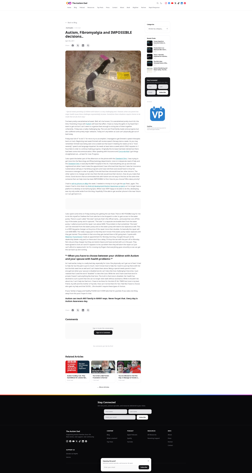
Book (128, 7)
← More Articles (103, 387)
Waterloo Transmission (74, 237)
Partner (143, 7)
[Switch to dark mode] (161, 3)
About (122, 7)
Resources (91, 7)
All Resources (152, 435)
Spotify (129, 438)
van (124, 184)
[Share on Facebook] (73, 45)
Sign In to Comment (103, 332)
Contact (114, 7)
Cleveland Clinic (121, 158)
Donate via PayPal (72, 454)
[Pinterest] (185, 3)
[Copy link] (88, 45)
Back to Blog (72, 22)
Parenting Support (154, 438)
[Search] (158, 3)
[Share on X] (78, 45)
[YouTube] (172, 3)
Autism (88, 124)
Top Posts (100, 7)
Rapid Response (154, 7)
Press (108, 7)
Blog (75, 7)
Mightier (135, 7)
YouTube (130, 442)
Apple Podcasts (132, 435)
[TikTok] (179, 3)
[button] (103, 79)
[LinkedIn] (182, 3)
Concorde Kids (123, 151)
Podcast (82, 7)
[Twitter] (175, 3)
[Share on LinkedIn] (83, 45)
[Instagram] (166, 3)
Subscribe (162, 92)
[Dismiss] (148, 460)
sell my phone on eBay (79, 184)
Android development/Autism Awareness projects (106, 186)
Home (69, 7)
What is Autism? (112, 438)
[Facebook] (169, 3)
